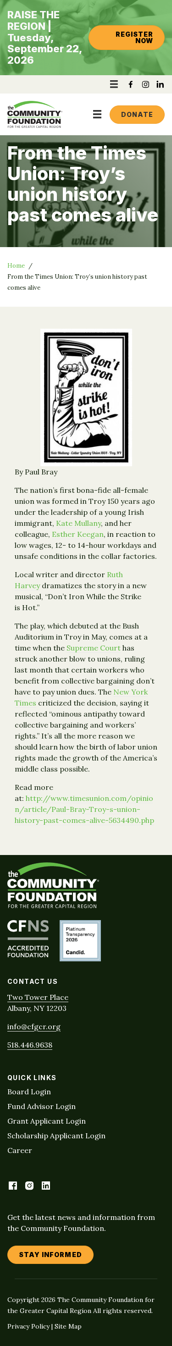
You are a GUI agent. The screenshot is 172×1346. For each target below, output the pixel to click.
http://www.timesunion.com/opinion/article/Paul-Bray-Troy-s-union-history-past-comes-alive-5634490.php (84, 809)
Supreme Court (94, 647)
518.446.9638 (29, 1044)
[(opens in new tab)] (28, 954)
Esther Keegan (78, 534)
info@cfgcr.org (34, 1026)
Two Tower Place (37, 997)
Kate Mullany (78, 523)
